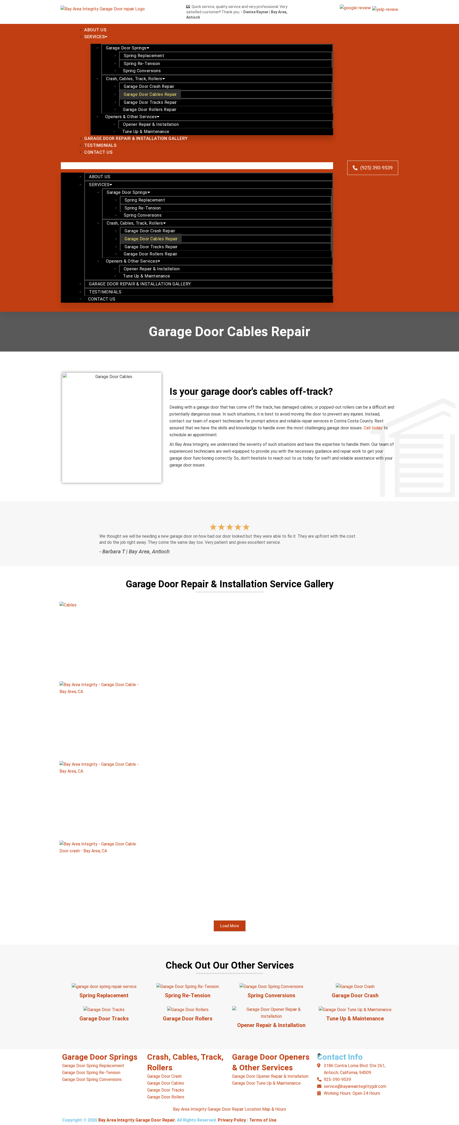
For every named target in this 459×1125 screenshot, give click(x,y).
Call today (373, 427)
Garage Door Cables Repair (150, 94)
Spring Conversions (142, 70)
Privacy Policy (232, 1120)
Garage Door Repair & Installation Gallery (136, 138)
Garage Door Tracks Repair (150, 102)
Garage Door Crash (355, 995)
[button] (197, 165)
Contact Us (98, 152)
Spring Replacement (144, 55)
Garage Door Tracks (104, 1018)
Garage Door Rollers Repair (149, 109)
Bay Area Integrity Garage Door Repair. (137, 1120)
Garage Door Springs (126, 47)
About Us (95, 29)
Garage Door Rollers (187, 1018)
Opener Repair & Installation (151, 124)
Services (94, 36)
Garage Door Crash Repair (149, 86)
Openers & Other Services (131, 116)
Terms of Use (263, 1120)
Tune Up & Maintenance (145, 131)
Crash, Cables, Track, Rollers (134, 78)
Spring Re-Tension (142, 63)
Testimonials (100, 145)
